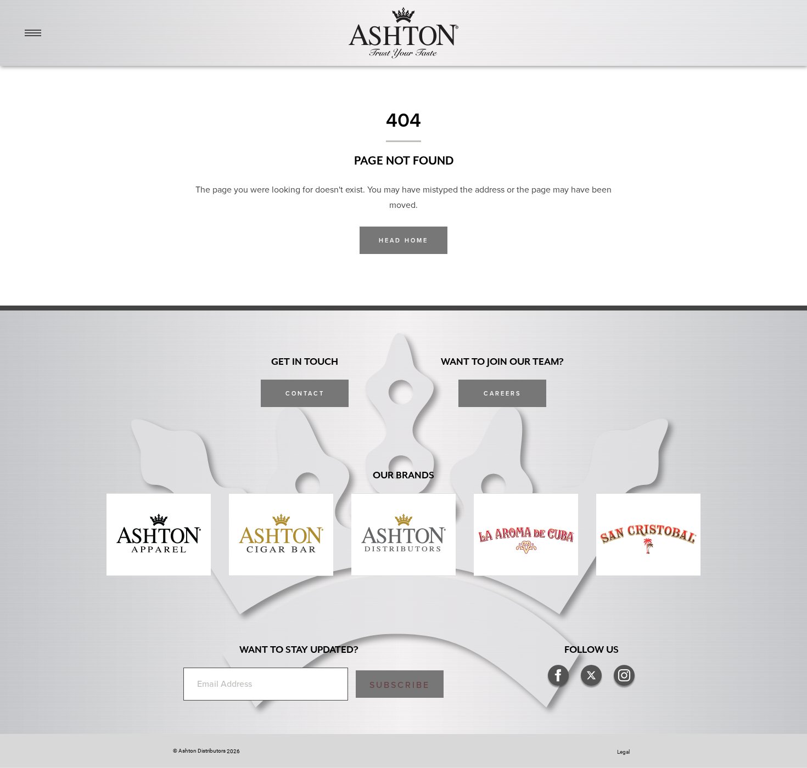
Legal (623, 751)
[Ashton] (403, 32)
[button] (400, 684)
